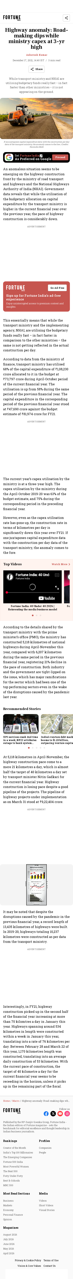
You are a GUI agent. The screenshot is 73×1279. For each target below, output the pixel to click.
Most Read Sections (16, 1193)
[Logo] (12, 18)
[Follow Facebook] (46, 1113)
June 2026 (8, 1243)
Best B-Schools (11, 1180)
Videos (43, 1200)
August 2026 (10, 1234)
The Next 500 (10, 1171)
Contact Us (49, 1265)
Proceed (60, 157)
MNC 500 (8, 1185)
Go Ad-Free (57, 287)
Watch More (59, 564)
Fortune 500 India (13, 1161)
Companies (45, 1147)
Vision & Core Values (29, 1265)
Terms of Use (50, 1260)
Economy (8, 1210)
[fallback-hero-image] (21, 724)
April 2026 (8, 1253)
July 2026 (8, 1239)
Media (43, 1193)
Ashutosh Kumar (36, 54)
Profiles (44, 1141)
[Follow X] (53, 1113)
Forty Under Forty (13, 1175)
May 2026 (8, 1248)
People (42, 1152)
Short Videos (46, 1205)
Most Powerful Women (16, 1166)
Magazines (10, 1227)
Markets (7, 1205)
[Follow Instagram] (67, 1113)
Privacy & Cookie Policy (28, 1260)
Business (8, 1200)
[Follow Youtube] (60, 1113)
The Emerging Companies (17, 1157)
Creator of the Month (14, 1147)
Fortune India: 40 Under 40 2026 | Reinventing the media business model (32, 607)
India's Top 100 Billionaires (18, 1152)
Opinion (7, 1219)
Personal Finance (13, 1214)
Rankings (10, 1141)
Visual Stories (47, 1210)
